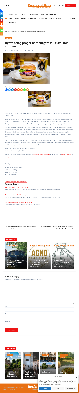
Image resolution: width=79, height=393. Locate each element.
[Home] (6, 18)
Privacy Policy (43, 18)
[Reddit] (18, 89)
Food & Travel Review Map (48, 14)
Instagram (8, 157)
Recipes (23, 18)
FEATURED (34, 245)
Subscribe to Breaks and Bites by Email (16, 181)
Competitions (34, 14)
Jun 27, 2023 (36, 266)
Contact (58, 18)
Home (11, 14)
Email (7, 314)
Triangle (31, 50)
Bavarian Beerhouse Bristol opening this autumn (19, 195)
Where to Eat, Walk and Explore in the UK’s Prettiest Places (12, 376)
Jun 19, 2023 (59, 266)
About (51, 18)
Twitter (69, 154)
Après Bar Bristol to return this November (17, 187)
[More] (27, 89)
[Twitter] (9, 89)
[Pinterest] (15, 89)
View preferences (70, 388)
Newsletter (12, 23)
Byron (18, 50)
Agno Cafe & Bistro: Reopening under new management (39, 262)
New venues (8, 38)
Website (7, 321)
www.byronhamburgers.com (41, 154)
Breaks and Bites (39, 5)
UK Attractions (13, 18)
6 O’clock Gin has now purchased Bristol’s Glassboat (15, 262)
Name (7, 306)
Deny (58, 388)
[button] (75, 376)
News (17, 14)
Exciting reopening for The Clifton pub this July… (63, 262)
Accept (45, 388)
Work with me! (32, 18)
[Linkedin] (12, 89)
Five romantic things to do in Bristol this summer (19, 202)
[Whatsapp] (24, 89)
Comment (8, 283)
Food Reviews (64, 355)
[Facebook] (6, 89)
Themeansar (11, 389)
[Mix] (21, 89)
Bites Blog (10, 355)
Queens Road (24, 50)
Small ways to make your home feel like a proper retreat (30, 376)
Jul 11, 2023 (12, 266)
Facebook (63, 154)
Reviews (24, 14)
